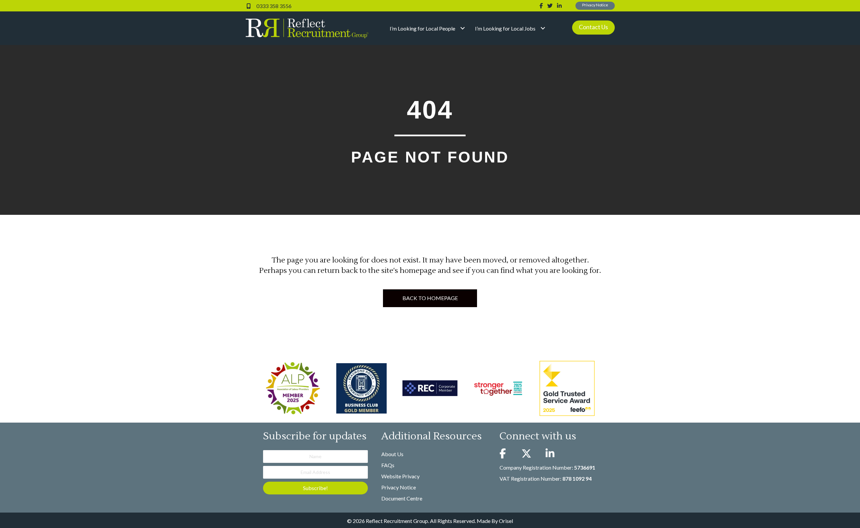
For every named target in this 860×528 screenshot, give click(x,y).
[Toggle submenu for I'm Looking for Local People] (462, 28)
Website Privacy (400, 476)
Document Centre (401, 498)
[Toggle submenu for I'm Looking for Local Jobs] (543, 28)
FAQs (387, 465)
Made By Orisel (495, 521)
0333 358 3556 (273, 6)
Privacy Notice (398, 487)
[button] (595, 6)
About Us (392, 454)
